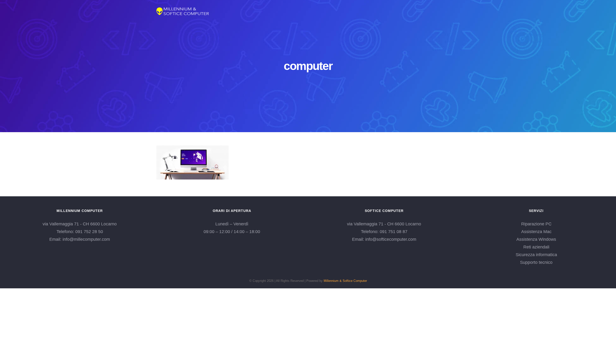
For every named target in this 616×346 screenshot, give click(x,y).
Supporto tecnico (536, 262)
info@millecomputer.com (86, 239)
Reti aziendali (536, 247)
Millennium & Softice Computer (345, 281)
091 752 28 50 (89, 231)
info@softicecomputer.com (390, 239)
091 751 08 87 (393, 231)
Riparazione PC (536, 224)
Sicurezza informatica (536, 254)
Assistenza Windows (536, 239)
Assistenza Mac (536, 231)
